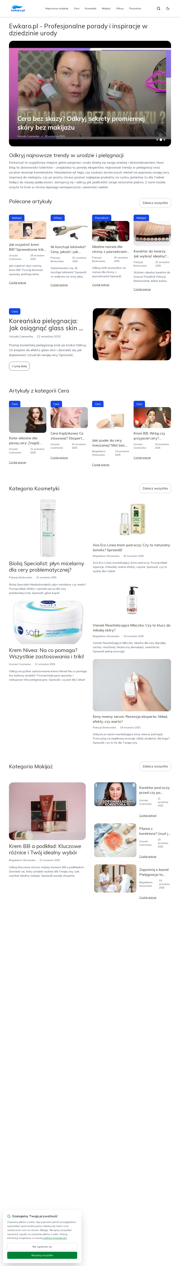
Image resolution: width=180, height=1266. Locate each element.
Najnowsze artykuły (57, 8)
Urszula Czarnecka (20, 664)
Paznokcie (135, 8)
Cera (76, 8)
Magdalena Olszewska (106, 556)
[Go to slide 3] (164, 139)
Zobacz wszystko (155, 203)
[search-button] (158, 8)
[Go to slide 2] (161, 140)
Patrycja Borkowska (29, 136)
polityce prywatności (55, 1238)
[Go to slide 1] (157, 140)
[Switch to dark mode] (168, 8)
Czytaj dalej (19, 366)
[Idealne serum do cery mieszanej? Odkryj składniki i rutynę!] (90, 93)
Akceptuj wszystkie (42, 1255)
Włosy (120, 8)
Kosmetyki (90, 8)
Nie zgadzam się (42, 1246)
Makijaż (106, 8)
